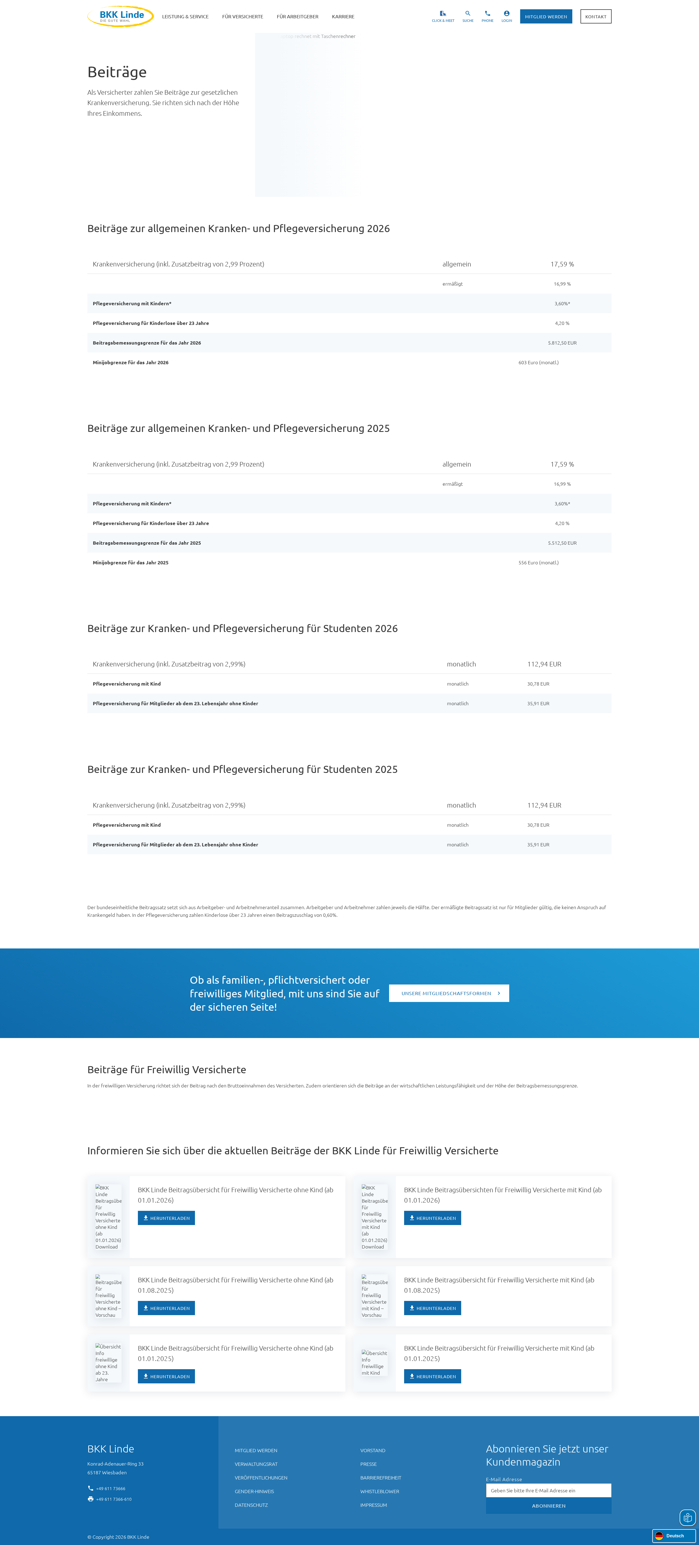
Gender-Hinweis (254, 1491)
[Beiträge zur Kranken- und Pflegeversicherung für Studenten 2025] (406, 770)
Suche (468, 20)
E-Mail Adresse (504, 1479)
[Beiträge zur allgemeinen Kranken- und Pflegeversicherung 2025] (398, 429)
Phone (487, 20)
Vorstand (373, 1450)
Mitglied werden (546, 16)
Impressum (373, 1505)
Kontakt (596, 16)
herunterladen (170, 1218)
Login (507, 20)
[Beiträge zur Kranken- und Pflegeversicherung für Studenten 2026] (406, 629)
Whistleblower (379, 1491)
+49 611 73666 (110, 1488)
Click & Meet (443, 20)
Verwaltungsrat (256, 1464)
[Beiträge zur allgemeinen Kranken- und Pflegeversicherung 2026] (398, 229)
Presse (368, 1464)
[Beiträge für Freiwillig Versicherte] (254, 1070)
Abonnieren (549, 1505)
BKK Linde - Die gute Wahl (121, 16)
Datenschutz (251, 1505)
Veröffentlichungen (261, 1477)
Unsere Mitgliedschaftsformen (446, 993)
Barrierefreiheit (380, 1477)
